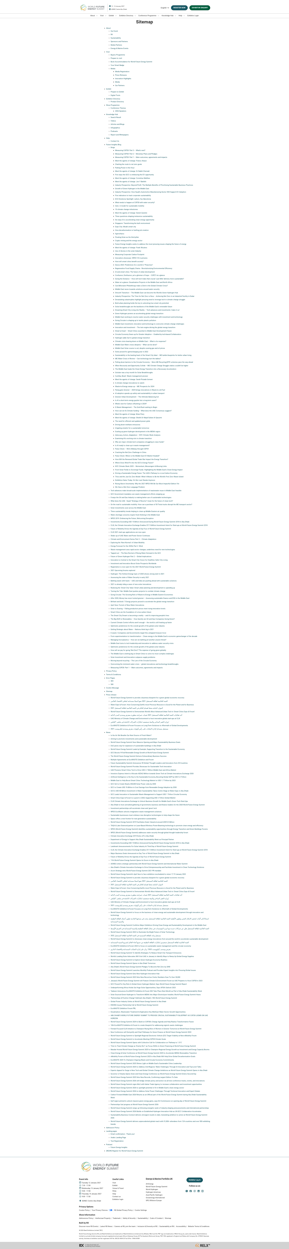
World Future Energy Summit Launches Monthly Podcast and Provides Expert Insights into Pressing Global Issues (153, 970)
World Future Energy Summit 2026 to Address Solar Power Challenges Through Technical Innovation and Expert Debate (155, 1091)
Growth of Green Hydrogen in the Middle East (132, 189)
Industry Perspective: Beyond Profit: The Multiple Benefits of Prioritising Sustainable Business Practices (154, 185)
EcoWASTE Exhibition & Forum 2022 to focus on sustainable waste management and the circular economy (151, 946)
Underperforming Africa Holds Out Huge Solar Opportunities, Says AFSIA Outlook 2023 (143, 988)
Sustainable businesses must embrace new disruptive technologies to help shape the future (145, 815)
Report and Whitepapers (120, 135)
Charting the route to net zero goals (128, 164)
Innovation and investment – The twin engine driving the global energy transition (145, 327)
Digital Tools (115, 95)
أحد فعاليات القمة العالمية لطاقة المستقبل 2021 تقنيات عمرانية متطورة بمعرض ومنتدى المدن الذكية (146, 715)
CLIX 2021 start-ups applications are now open (128, 532)
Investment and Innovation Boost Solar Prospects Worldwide (133, 563)
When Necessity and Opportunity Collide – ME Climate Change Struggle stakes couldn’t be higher (151, 366)
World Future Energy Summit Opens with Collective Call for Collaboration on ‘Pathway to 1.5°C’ (146, 1043)
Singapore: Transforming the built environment (132, 223)
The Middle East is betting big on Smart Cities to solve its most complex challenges (142, 654)
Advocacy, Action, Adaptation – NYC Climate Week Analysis (137, 435)
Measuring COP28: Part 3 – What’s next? (130, 150)
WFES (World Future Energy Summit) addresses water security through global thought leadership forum (149, 833)
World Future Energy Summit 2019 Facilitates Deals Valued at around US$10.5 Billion (142, 822)
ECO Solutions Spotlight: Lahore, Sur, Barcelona (133, 199)
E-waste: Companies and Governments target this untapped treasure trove (138, 633)
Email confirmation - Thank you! (123, 1134)
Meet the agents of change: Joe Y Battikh (130, 182)
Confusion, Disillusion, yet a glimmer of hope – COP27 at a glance (140, 275)
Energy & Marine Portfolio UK (159, 1179)
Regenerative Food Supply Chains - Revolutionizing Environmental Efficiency (143, 268)
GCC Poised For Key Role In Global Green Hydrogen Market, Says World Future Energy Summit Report (149, 984)
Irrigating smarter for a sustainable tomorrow (132, 428)
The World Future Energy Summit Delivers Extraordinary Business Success (139, 756)
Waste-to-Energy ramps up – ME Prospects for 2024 (134, 386)
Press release (111, 695)
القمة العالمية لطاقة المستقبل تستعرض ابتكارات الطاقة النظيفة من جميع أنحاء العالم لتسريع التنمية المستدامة (150, 942)
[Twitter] (186, 1191)
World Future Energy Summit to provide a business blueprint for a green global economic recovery (147, 698)
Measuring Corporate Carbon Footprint (129, 254)
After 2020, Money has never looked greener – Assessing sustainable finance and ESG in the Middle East (150, 598)
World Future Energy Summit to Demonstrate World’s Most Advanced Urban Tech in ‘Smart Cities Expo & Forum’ (153, 712)
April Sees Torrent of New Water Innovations (127, 605)
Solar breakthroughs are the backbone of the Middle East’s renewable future (143, 307)
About (92, 16)
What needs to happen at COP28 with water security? (135, 202)
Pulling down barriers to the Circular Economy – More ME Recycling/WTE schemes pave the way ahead (154, 362)
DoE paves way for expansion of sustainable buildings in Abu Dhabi (136, 746)
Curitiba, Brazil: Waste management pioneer (131, 376)
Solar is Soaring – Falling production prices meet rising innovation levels (138, 609)
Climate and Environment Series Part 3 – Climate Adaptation (133, 539)
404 (112, 681)
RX (112, 34)
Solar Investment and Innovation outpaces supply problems (133, 657)
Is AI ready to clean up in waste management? (132, 445)
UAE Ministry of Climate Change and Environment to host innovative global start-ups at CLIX (145, 718)
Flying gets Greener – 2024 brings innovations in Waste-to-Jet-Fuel (140, 390)
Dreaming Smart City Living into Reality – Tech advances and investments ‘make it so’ (147, 310)
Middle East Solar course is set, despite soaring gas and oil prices (140, 348)
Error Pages (110, 678)
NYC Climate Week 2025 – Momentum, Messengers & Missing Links (141, 466)
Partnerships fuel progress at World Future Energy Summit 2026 (134, 1104)
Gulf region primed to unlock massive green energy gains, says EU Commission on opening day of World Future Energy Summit (158, 1101)
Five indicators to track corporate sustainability (133, 195)
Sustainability (116, 38)
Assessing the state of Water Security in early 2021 (130, 577)
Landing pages (111, 1131)
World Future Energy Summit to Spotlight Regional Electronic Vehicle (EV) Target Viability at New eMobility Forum (154, 1036)
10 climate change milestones (126, 209)
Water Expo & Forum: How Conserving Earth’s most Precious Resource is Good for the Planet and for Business (152, 705)
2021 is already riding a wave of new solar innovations (131, 584)
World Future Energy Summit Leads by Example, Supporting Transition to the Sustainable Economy (148, 749)
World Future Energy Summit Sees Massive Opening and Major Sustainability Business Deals (145, 742)
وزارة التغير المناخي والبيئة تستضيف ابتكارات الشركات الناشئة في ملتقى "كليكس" (140, 722)
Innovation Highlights (123, 79)
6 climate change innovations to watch (129, 383)
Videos (113, 121)
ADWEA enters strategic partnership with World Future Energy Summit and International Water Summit (149, 864)
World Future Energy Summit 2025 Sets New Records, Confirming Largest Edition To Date (144, 1077)
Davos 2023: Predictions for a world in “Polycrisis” (134, 265)
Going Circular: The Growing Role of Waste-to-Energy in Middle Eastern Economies (142, 595)
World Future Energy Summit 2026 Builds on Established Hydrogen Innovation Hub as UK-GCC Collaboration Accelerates (156, 1111)
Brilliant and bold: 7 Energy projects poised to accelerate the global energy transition (142, 602)
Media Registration (122, 72)
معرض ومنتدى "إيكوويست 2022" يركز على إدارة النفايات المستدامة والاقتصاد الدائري (141, 949)
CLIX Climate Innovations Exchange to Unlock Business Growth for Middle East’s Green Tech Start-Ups (149, 801)
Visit (102, 16)
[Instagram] (194, 1191)
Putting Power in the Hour (124, 168)
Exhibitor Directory (126, 16)
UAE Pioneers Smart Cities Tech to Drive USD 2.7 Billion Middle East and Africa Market (143, 770)
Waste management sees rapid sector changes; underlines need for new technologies (143, 550)
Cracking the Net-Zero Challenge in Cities (130, 452)
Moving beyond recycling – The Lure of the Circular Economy (134, 661)
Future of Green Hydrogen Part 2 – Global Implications (131, 556)
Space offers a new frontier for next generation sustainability (133, 819)
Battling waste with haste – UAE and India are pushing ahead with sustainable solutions (144, 581)
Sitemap (109, 691)
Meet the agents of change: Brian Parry (129, 414)
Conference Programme (147, 16)
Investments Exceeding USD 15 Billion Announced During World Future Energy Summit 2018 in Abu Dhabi (150, 522)
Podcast (109, 1145)
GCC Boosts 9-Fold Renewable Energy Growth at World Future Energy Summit (140, 753)
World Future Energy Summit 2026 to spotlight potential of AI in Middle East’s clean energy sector (147, 1088)
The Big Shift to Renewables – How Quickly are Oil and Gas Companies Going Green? (143, 619)
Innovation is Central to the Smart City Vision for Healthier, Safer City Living (139, 560)
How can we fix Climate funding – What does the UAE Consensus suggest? (143, 411)
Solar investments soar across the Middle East (128, 508)
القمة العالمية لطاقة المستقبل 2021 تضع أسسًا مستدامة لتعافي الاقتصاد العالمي (139, 701)
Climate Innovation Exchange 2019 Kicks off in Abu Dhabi (132, 836)
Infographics (115, 128)
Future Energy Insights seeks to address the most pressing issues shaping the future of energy (150, 244)
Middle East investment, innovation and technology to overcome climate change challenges (149, 324)
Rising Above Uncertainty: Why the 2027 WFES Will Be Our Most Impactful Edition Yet (147, 484)
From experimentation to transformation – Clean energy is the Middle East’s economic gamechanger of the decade (154, 636)
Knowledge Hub (168, 16)
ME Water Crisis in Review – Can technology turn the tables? (138, 359)
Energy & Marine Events (119, 48)
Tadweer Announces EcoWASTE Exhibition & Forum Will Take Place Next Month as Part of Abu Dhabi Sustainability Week (156, 991)
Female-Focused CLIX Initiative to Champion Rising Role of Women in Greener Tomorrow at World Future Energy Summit (156, 1029)
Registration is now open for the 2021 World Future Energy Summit (136, 567)
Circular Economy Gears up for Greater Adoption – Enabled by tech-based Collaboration (148, 334)
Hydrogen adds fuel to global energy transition (132, 338)
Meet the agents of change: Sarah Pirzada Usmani (134, 379)
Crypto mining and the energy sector (128, 241)
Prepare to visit (116, 58)
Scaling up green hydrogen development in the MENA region (137, 432)
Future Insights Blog (113, 145)
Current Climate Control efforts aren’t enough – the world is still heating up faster (141, 623)
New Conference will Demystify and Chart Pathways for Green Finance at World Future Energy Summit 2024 (151, 1032)
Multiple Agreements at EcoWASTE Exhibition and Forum (132, 760)
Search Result (116, 117)
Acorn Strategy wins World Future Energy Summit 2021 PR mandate (136, 871)
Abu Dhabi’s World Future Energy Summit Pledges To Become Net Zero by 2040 (140, 967)
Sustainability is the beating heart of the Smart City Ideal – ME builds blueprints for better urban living (153, 355)
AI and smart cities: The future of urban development (135, 272)
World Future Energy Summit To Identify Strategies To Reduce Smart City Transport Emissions (146, 953)
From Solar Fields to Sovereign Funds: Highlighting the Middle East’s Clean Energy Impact (149, 470)
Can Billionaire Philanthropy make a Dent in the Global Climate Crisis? (141, 286)
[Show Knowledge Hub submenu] (175, 15)
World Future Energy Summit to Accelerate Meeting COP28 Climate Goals (138, 1039)
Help (181, 16)
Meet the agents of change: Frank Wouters (131, 248)
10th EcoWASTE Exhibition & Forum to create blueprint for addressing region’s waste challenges (147, 1025)
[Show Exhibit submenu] (116, 15)
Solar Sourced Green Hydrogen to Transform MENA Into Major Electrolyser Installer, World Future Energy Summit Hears (156, 995)
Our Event (114, 31)
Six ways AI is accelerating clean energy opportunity (134, 220)
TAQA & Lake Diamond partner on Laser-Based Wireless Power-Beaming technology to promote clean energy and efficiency (157, 826)
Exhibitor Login (193, 16)
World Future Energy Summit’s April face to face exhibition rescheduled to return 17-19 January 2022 (148, 874)
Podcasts (114, 131)
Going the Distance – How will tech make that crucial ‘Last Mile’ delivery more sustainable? (149, 279)
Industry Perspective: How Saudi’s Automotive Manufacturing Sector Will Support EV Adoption (150, 192)
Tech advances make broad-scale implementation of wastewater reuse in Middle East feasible (146, 491)
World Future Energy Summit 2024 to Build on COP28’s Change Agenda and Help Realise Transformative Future (152, 1022)
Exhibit (111, 16)
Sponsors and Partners (119, 41)
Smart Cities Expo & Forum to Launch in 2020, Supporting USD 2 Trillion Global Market (143, 798)
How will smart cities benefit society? (129, 261)
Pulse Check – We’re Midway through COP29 (132, 449)
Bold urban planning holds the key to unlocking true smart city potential (142, 303)
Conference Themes (118, 108)
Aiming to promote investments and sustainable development (134, 739)
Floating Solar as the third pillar (127, 237)
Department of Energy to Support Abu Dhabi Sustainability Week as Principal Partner (142, 839)
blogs (113, 147)
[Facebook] (190, 1191)
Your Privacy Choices (100, 1210)
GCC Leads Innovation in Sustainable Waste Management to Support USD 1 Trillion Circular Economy (149, 794)
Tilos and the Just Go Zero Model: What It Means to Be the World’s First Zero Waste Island (149, 477)
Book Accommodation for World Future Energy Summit (131, 62)
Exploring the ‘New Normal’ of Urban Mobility (127, 543)
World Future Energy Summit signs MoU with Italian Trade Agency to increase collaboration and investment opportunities (156, 1084)
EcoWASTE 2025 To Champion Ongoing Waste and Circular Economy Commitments (142, 1060)
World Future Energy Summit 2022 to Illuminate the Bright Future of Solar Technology (143, 932)
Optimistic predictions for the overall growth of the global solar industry (138, 626)
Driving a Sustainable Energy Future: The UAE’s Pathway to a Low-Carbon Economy (146, 473)
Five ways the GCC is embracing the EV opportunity (134, 175)
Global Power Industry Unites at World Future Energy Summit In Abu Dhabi (138, 1001)
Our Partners (120, 85)
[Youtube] (202, 1191)
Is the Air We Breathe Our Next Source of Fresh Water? (131, 735)
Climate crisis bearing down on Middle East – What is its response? (140, 341)
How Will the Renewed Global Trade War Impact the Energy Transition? (141, 459)
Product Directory (117, 102)
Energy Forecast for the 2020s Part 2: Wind (127, 546)
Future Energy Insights (119, 1147)
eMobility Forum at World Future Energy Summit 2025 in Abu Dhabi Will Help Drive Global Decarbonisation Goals (153, 1056)
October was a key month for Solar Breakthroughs (134, 373)
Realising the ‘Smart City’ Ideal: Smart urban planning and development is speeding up (143, 588)
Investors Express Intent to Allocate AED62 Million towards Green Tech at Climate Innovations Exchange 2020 (152, 774)
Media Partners (116, 45)
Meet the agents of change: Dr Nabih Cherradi (132, 171)
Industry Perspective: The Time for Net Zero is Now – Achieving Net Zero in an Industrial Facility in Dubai (154, 296)
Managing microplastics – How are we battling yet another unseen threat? (138, 640)
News (108, 732)
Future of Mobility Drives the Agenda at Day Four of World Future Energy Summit (141, 529)
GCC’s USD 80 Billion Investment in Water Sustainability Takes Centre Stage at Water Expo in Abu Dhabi (149, 791)
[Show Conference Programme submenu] (158, 15)
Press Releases (121, 75)
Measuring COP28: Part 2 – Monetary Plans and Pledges (136, 154)
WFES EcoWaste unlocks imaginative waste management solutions (136, 812)
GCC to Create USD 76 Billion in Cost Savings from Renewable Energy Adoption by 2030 (144, 787)
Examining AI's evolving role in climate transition (133, 438)
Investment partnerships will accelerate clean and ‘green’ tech (134, 808)
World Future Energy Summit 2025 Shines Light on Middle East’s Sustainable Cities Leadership (146, 1063)
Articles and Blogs (117, 124)
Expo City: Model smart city (125, 227)
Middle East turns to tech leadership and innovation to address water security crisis (142, 643)
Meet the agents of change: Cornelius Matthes (132, 178)
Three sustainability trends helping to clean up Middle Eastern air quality (138, 511)
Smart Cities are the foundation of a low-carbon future (131, 612)
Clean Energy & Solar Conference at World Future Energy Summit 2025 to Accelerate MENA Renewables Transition (154, 1053)
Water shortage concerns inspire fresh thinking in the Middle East (135, 515)
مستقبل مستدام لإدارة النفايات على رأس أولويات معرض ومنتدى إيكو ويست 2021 (139, 729)
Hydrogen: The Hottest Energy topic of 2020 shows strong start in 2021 (137, 574)
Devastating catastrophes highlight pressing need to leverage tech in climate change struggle (150, 300)
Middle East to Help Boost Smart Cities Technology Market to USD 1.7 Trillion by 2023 (143, 780)
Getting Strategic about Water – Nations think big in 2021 (132, 629)
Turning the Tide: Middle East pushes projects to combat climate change (138, 591)
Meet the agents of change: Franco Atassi (131, 161)
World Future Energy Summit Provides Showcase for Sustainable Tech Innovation (141, 767)
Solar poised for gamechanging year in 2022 (131, 352)
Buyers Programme (118, 55)
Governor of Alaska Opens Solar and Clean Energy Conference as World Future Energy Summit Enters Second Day (153, 1074)
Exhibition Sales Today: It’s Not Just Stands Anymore (135, 480)
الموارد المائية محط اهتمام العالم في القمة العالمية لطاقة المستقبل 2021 (137, 708)
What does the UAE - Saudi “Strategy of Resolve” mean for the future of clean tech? (142, 501)
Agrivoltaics (119, 234)
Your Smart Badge (117, 65)
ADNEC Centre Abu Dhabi (119, 9)
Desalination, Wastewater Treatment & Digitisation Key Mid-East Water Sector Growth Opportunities (148, 1012)
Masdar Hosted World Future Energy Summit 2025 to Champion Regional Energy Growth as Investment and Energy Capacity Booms (160, 1050)
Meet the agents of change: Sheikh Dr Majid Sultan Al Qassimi (138, 418)
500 (112, 684)
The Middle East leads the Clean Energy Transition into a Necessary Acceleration (145, 369)
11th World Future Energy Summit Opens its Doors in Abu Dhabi (134, 860)
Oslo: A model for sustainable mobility (129, 206)
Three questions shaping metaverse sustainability (134, 216)
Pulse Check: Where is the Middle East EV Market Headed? (137, 456)
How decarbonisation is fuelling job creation (132, 230)
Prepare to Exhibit (117, 92)
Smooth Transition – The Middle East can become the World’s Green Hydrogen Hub (146, 293)
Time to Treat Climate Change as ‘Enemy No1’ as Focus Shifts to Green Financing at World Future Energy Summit (153, 1046)
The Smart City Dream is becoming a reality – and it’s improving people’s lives (140, 615)
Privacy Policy (111, 671)
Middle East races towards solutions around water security (137, 289)
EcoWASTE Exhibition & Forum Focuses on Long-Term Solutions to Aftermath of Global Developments (149, 726)
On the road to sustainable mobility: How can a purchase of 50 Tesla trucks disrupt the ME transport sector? (151, 504)
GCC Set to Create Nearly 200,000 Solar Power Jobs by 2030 (133, 784)
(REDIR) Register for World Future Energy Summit (124, 1151)
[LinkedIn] (198, 1191)
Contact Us (115, 141)
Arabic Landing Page (118, 1138)
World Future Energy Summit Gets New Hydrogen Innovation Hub (135, 974)
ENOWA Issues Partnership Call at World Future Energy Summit (134, 1005)
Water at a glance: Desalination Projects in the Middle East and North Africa (143, 282)
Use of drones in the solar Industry (128, 251)
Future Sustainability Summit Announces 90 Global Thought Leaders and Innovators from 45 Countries (149, 763)
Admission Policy (112, 1128)
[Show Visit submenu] (106, 15)
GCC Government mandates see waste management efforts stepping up (138, 494)
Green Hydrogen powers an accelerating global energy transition (139, 314)
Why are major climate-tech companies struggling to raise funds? (139, 442)
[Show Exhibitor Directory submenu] (135, 15)
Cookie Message (112, 688)
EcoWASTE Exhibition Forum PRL (123, 1008)
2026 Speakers (120, 111)
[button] (179, 7)
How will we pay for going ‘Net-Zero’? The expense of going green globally (138, 650)
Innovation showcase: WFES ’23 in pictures (131, 258)
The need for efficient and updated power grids (132, 421)
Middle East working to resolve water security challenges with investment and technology (149, 317)
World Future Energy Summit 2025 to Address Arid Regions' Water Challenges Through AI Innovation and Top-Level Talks (156, 1067)
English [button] (164, 8)
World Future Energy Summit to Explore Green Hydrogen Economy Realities (139, 960)
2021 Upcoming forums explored (123, 570)
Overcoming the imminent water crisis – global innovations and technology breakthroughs (144, 664)
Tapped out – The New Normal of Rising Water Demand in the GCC (136, 553)
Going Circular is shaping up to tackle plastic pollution (135, 320)
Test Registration (117, 1141)
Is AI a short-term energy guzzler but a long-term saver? (136, 400)
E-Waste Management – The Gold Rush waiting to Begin (136, 407)
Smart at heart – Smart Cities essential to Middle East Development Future (143, 331)
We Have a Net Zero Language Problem (130, 487)
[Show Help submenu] (184, 15)
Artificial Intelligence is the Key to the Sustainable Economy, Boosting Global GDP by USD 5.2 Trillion (148, 777)
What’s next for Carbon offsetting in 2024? (131, 404)
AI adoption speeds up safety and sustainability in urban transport (139, 393)
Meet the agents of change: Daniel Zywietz (131, 213)
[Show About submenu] (97, 15)
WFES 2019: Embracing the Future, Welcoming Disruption (132, 518)
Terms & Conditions (113, 675)
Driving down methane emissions (127, 425)
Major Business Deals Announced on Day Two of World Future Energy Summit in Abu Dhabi (145, 853)
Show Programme (113, 105)
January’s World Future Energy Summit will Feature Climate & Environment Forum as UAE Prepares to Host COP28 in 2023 (156, 981)
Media (113, 69)
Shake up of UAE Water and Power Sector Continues (130, 536)
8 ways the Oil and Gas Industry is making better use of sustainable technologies (141, 497)
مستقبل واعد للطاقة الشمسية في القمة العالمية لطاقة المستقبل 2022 (136, 936)
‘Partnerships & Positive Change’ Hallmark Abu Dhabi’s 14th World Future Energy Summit (144, 998)
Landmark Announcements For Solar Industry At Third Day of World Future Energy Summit (144, 846)
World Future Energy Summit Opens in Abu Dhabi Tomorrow (133, 963)
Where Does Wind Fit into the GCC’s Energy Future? (134, 463)
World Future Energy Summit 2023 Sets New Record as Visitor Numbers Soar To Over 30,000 (145, 977)
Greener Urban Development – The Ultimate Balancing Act (137, 397)
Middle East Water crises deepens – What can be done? (136, 345)
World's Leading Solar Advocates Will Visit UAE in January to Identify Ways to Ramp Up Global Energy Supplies (152, 956)
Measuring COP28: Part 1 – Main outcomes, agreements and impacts (141, 157)
